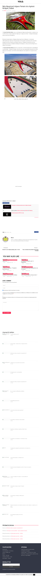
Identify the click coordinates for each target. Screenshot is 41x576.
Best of (3, 553)
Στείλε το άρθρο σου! (6, 552)
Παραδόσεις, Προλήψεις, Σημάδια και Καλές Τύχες (18, 429)
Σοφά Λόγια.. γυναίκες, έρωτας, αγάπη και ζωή (29, 553)
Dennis (4, 262)
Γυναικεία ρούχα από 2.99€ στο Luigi (18, 212)
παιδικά (26, 210)
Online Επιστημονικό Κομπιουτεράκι (27, 549)
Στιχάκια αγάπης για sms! (14, 334)
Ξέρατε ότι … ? (5, 261)
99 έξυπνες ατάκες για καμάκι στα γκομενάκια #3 (18, 381)
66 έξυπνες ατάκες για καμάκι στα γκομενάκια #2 (18, 353)
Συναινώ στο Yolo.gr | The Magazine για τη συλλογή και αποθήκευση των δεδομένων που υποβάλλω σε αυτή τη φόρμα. (20, 293)
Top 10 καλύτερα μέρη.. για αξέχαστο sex (17, 457)
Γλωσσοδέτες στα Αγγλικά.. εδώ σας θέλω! (17, 419)
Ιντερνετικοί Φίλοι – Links (7, 556)
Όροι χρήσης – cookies (6, 558)
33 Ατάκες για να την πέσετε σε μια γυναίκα (17, 362)
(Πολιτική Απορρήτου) (9, 293)
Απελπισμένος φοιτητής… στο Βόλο (17, 533)
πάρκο (10, 232)
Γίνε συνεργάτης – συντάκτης (7, 550)
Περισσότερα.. (30, 574)
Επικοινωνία (4, 549)
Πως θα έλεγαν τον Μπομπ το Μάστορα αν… (17, 495)
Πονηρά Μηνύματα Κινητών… (15, 400)
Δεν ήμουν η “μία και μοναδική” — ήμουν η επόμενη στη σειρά (17, 530)
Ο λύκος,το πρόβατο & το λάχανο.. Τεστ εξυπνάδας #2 (19, 476)
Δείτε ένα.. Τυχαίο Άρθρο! (25, 555)
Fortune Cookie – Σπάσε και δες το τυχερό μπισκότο (18, 343)
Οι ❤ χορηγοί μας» (36, 217)
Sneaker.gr (30, 210)
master (5, 10)
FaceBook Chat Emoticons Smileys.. (9, 274)
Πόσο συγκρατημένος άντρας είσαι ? (29, 274)
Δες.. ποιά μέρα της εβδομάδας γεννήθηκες (17, 391)
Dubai (5, 232)
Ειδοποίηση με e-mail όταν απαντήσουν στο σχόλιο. (11, 290)
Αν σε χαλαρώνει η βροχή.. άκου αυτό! (16, 514)
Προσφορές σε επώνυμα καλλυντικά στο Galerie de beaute (21, 205)
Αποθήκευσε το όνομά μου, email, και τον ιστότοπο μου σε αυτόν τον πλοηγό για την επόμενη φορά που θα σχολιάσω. (19, 298)
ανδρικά (18, 210)
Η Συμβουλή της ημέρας (25, 550)
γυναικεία (21, 210)
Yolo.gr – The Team (5, 555)
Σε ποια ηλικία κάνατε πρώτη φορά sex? (16, 410)
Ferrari (8, 232)
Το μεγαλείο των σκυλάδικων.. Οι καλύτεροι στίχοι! (18, 438)
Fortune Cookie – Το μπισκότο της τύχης (28, 552)
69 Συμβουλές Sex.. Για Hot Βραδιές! (16, 372)
